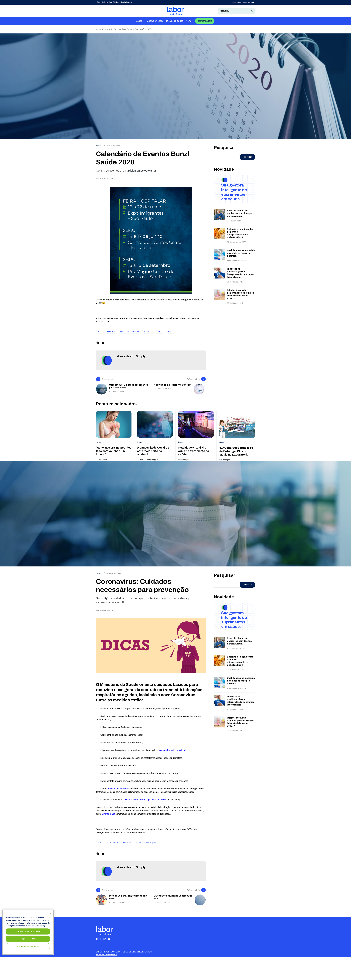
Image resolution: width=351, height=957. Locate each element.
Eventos (111, 332)
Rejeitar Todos (28, 939)
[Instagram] (105, 939)
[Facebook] (97, 939)
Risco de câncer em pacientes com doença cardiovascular (239, 213)
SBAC (160, 332)
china (100, 843)
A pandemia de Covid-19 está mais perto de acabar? (153, 451)
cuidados (127, 843)
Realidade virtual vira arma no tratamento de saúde (193, 451)
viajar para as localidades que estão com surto (145, 799)
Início (98, 29)
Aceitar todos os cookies (28, 931)
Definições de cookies (28, 946)
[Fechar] (50, 914)
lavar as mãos (108, 814)
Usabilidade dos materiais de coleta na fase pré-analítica (241, 253)
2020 (100, 332)
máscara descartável (118, 789)
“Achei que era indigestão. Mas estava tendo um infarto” (113, 451)
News (107, 29)
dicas (138, 843)
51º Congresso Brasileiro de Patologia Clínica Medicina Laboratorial (236, 451)
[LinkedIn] (101, 939)
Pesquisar (224, 147)
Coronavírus (112, 843)
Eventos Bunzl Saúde (129, 332)
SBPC (171, 332)
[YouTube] (109, 939)
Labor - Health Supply (130, 356)
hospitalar (148, 332)
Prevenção (151, 843)
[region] (28, 932)
